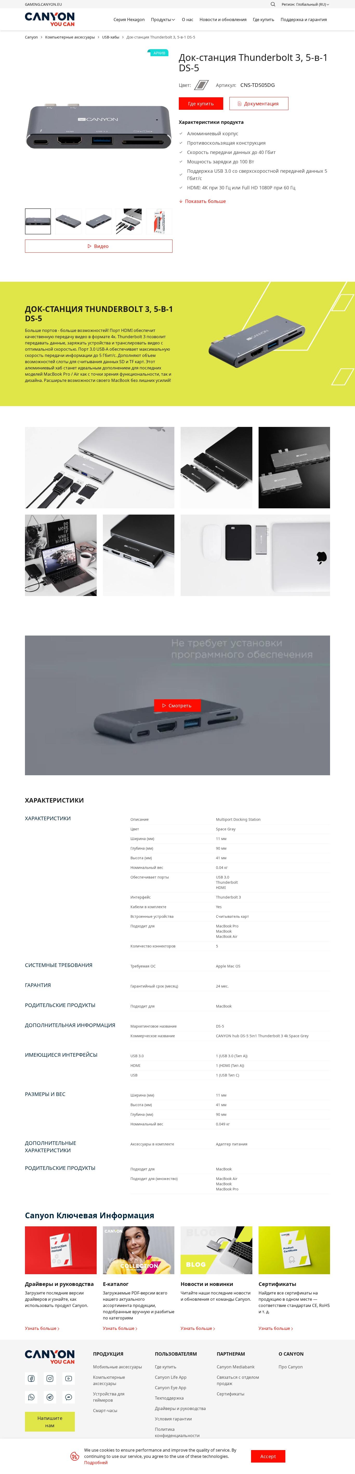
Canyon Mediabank (236, 1367)
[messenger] (68, 1397)
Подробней (96, 1462)
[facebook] (31, 1378)
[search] (273, 4)
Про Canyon (291, 1367)
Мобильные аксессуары (117, 1367)
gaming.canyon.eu (43, 4)
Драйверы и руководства (180, 1408)
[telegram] (50, 1397)
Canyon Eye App (170, 1387)
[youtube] (68, 1378)
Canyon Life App (171, 1377)
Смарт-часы (105, 1410)
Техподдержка (169, 1398)
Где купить (165, 1367)
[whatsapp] (31, 1397)
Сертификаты (230, 1394)
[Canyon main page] (50, 19)
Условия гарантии (173, 1419)
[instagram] (50, 1378)
